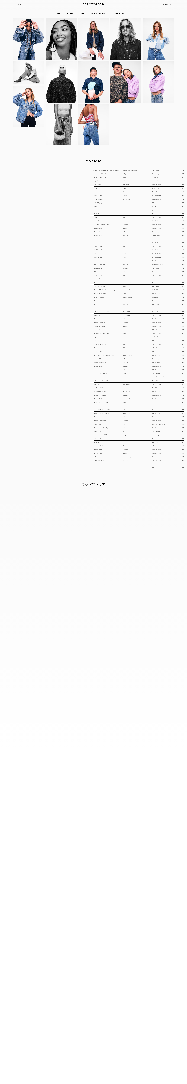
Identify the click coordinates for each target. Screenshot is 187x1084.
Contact (166, 5)
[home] (93, 5)
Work (18, 5)
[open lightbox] (28, 39)
